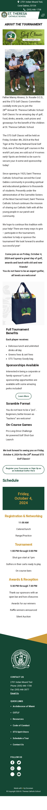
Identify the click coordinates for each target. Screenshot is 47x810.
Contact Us (18, 744)
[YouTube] (19, 774)
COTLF (16, 712)
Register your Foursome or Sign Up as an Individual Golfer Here (23, 469)
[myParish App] (19, 768)
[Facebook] (12, 762)
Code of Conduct (21, 725)
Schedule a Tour (21, 738)
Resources (18, 719)
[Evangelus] (12, 774)
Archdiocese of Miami (24, 706)
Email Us (14, 693)
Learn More (23, 396)
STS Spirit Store (21, 732)
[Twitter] (19, 762)
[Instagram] (12, 768)
